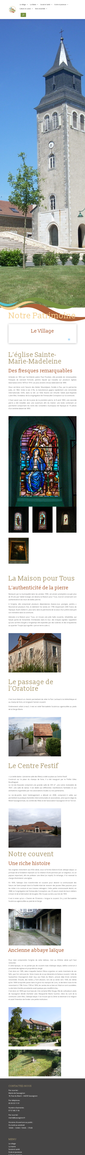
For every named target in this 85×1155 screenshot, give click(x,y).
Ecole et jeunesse (15, 1152)
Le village (23, 4)
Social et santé (14, 1149)
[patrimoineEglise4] (18, 563)
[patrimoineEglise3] (66, 532)
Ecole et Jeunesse (60, 4)
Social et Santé (45, 4)
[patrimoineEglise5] (18, 532)
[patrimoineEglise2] (42, 532)
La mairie (12, 1146)
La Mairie (33, 4)
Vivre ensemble (40, 9)
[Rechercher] (23, 15)
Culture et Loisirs (25, 9)
